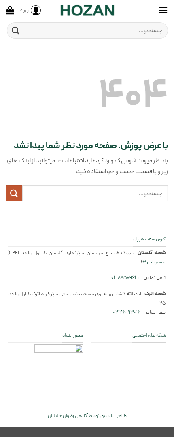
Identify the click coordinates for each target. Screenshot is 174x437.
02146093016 (126, 312)
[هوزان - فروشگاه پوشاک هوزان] (87, 10)
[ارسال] (16, 30)
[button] (163, 10)
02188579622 (125, 277)
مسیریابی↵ (154, 262)
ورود (24, 10)
